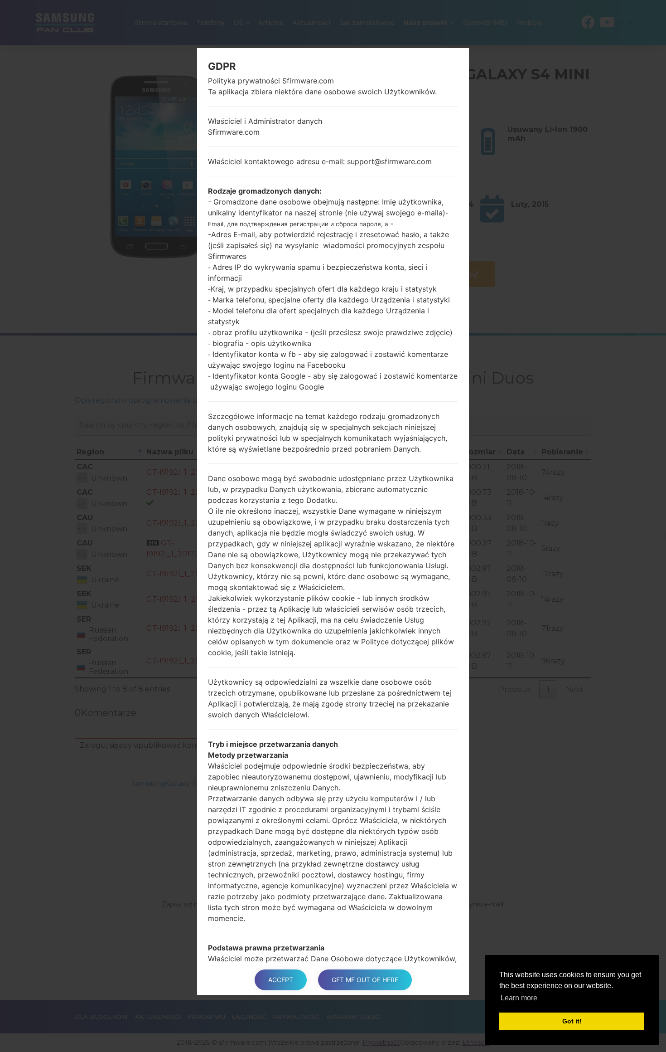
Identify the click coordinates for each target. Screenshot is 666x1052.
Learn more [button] (519, 998)
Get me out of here (365, 980)
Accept (280, 980)
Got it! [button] (572, 1021)
